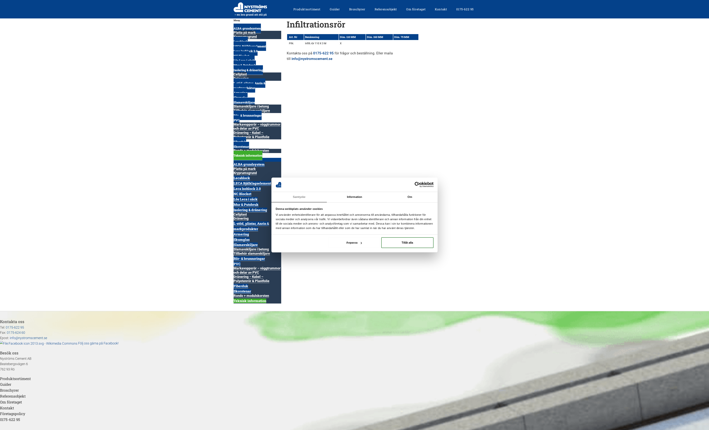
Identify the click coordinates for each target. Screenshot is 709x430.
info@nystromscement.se (312, 59)
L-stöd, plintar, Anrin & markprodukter (249, 85)
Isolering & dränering (248, 70)
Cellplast (240, 74)
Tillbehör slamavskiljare (252, 253)
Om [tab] (409, 196)
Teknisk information (248, 155)
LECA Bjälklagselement (252, 183)
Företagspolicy (12, 413)
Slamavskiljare (244, 102)
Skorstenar (241, 146)
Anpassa (351, 242)
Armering (241, 234)
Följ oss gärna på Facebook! (98, 343)
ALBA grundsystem (247, 28)
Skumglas (242, 239)
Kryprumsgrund (245, 173)
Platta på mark (245, 32)
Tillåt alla (407, 242)
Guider (5, 384)
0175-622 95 (323, 53)
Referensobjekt (13, 396)
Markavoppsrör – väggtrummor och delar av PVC (257, 126)
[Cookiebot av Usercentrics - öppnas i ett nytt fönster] (417, 185)
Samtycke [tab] (299, 196)
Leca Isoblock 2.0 (247, 188)
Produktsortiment (15, 378)
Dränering (241, 218)
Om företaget (11, 402)
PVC (236, 120)
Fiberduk (241, 286)
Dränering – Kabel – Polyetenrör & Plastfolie (251, 135)
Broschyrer (9, 390)
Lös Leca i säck (246, 199)
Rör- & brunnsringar (248, 115)
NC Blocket (242, 194)
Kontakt (7, 407)
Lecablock (242, 178)
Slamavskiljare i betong (251, 106)
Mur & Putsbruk (246, 204)
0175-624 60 (16, 332)
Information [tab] (354, 196)
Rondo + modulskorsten (251, 296)
